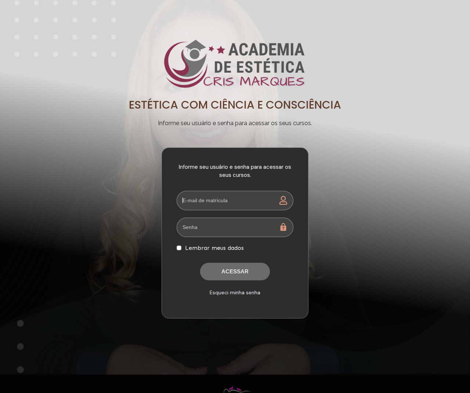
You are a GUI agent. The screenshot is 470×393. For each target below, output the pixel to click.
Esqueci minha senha (235, 292)
